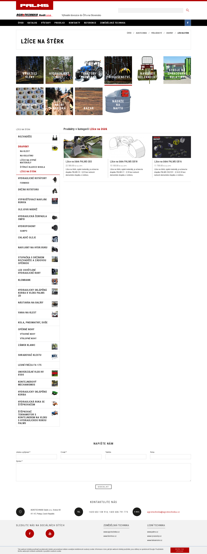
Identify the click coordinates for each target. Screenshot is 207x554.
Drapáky (169, 33)
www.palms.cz (152, 532)
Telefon (108, 452)
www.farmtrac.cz (110, 536)
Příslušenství (156, 33)
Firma (152, 452)
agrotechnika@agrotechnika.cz (163, 512)
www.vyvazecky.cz (154, 536)
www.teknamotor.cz (154, 540)
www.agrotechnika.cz (112, 532)
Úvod (129, 33)
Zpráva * (19, 461)
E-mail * (64, 452)
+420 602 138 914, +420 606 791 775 (108, 512)
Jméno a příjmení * (23, 452)
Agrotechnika (141, 33)
